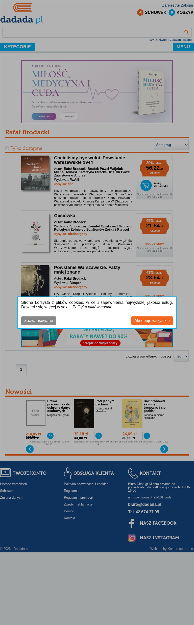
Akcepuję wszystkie (152, 320)
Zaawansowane (38, 320)
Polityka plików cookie (92, 307)
